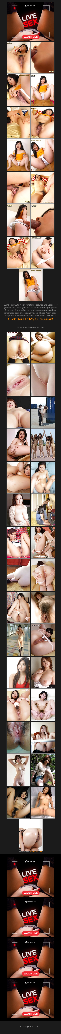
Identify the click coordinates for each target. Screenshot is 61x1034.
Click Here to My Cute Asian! (30, 319)
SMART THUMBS (36, 852)
